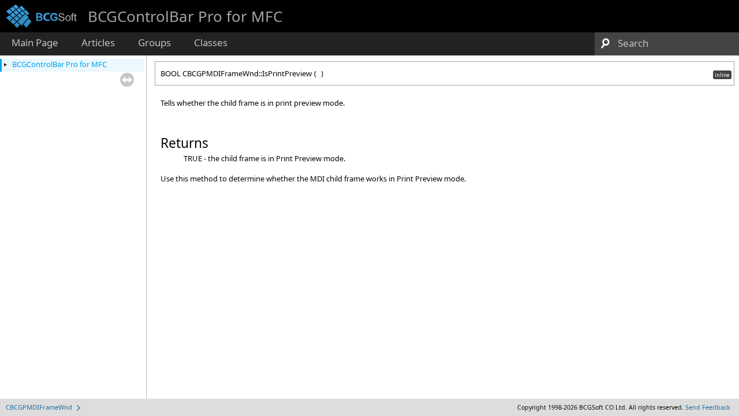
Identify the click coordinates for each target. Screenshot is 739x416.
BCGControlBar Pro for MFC (59, 64)
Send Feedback (707, 407)
